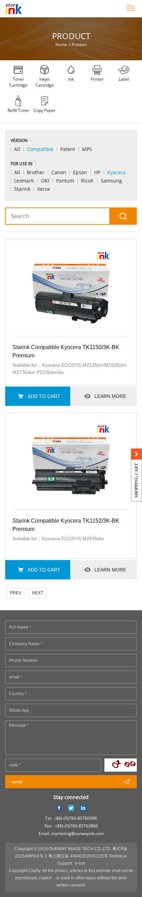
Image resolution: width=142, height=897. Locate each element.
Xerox (43, 189)
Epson (80, 172)
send (70, 782)
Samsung (111, 180)
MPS (87, 149)
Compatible (40, 149)
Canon (58, 172)
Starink (22, 189)
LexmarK (24, 180)
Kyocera (116, 172)
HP (97, 172)
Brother (35, 172)
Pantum (65, 180)
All (17, 149)
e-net (80, 863)
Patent (67, 149)
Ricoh (87, 180)
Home (61, 44)
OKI (45, 180)
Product (79, 44)
